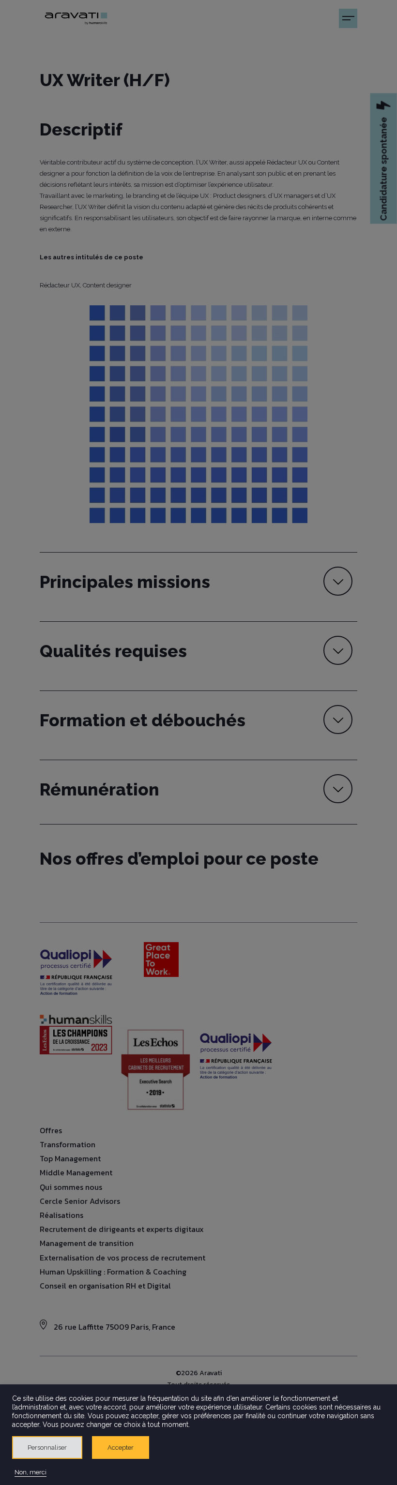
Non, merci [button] (30, 1472)
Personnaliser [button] (47, 1447)
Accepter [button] (120, 1447)
